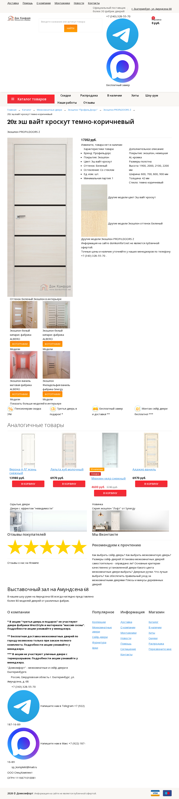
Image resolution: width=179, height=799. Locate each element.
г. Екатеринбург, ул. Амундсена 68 (152, 8)
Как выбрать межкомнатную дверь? (148, 555)
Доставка (13, 3)
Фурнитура (99, 642)
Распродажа (89, 95)
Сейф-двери (100, 637)
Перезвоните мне (160, 649)
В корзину (28, 483)
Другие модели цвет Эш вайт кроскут (132, 197)
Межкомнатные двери (102, 629)
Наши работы (67, 103)
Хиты (135, 95)
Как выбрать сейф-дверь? (108, 555)
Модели (15, 349)
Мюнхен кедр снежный (108, 478)
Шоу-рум (151, 95)
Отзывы (89, 103)
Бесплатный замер (118, 85)
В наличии (114, 95)
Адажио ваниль (144, 469)
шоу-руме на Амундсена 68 (36, 596)
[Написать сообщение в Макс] (122, 66)
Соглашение (128, 649)
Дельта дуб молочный (67, 469)
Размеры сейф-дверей (106, 559)
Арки (95, 647)
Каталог (153, 622)
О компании (44, 3)
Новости (79, 3)
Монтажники (62, 3)
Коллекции (99, 622)
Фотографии (20, 343)
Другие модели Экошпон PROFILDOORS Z (107, 239)
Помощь (28, 3)
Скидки (65, 95)
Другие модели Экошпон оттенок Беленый (135, 223)
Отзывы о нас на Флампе (23, 562)
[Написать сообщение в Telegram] (122, 34)
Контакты (94, 3)
